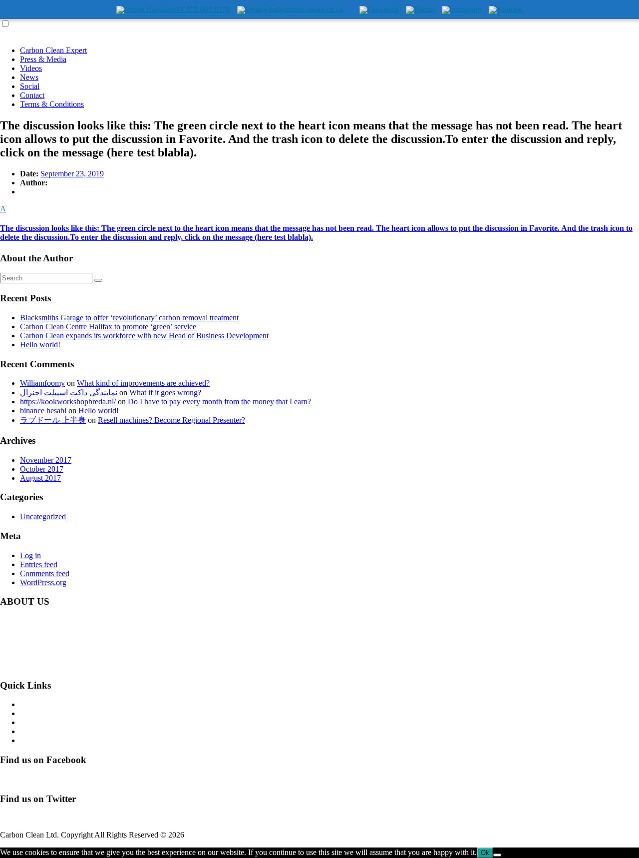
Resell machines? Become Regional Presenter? (171, 420)
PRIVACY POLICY (53, 740)
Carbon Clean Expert (53, 50)
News (29, 77)
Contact (32, 95)
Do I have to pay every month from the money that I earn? (219, 401)
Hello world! (40, 344)
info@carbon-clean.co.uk (85, 666)
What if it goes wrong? (165, 392)
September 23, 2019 (72, 173)
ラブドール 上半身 (53, 420)
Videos (31, 68)
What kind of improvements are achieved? (143, 383)
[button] (319, 223)
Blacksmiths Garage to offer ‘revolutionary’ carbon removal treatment (129, 317)
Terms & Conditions (52, 104)
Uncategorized (43, 516)
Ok (485, 853)
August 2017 (40, 478)
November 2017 (45, 460)
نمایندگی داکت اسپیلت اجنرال (68, 392)
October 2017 (41, 469)
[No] (497, 855)
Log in (30, 555)
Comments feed (44, 573)
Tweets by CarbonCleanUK (44, 818)
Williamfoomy (42, 383)
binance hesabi (43, 410)
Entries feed (38, 564)
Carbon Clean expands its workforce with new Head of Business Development (144, 335)
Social (29, 86)
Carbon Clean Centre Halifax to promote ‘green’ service (108, 326)
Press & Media (43, 59)
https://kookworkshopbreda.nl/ (68, 401)
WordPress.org (43, 582)
